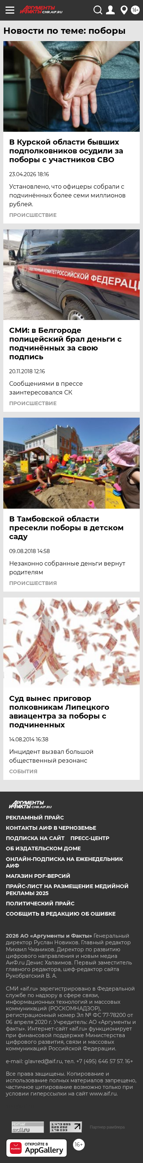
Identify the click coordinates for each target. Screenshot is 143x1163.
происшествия (33, 583)
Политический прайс (40, 903)
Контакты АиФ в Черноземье (51, 828)
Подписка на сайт (35, 838)
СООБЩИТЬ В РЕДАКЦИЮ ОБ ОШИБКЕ (60, 914)
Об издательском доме (43, 848)
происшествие (32, 215)
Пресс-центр (89, 838)
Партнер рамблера (107, 1127)
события (23, 771)
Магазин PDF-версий (38, 876)
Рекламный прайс (35, 817)
